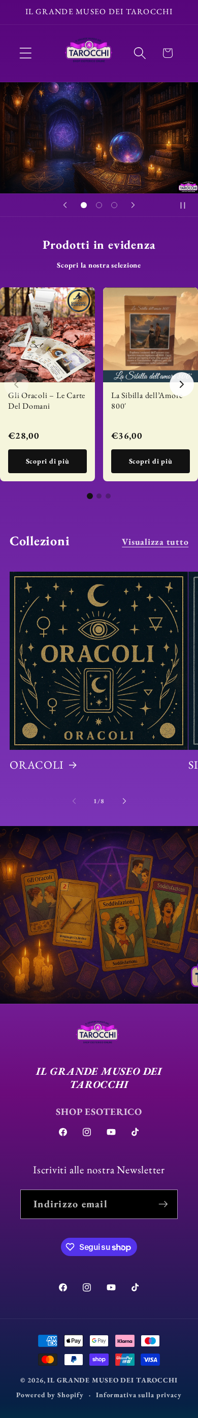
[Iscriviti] (163, 1204)
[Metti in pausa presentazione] (187, 205)
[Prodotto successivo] (182, 384)
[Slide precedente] (65, 205)
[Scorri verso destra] (124, 801)
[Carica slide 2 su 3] (99, 205)
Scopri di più (48, 461)
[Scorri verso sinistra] (74, 801)
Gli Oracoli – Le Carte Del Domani (46, 400)
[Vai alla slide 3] (108, 496)
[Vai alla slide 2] (99, 496)
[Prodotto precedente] (16, 384)
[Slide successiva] (133, 205)
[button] (26, 53)
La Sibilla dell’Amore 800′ (146, 400)
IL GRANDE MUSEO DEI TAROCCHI (112, 1379)
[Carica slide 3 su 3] (114, 205)
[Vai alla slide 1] (90, 496)
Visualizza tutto (155, 541)
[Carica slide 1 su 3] (83, 205)
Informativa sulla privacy (139, 1394)
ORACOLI (37, 765)
